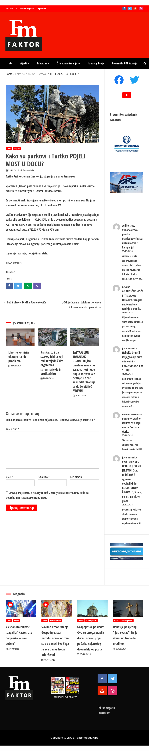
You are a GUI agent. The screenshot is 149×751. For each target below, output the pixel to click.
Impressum (41, 8)
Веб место (76, 477)
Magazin (42, 63)
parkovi (12, 271)
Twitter (130, 8)
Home (9, 74)
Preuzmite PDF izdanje (124, 63)
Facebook (124, 8)
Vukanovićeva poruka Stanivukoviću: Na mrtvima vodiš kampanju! (132, 238)
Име (9, 477)
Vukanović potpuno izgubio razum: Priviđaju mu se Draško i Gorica (132, 423)
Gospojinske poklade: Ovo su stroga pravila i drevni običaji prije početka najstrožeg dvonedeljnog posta (91, 638)
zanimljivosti (55, 620)
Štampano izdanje (67, 63)
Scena (16, 620)
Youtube (135, 8)
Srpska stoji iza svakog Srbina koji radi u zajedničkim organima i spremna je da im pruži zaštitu (52, 363)
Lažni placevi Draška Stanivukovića (26, 302)
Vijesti (23, 63)
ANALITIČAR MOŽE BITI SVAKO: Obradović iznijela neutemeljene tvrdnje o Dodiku (132, 300)
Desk (9, 148)
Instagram (141, 8)
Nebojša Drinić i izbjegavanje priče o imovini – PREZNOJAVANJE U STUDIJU (132, 361)
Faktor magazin (27, 8)
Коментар (12, 429)
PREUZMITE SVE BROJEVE (65, 697)
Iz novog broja (96, 63)
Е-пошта (44, 477)
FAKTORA (116, 120)
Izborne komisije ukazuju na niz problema (18, 356)
